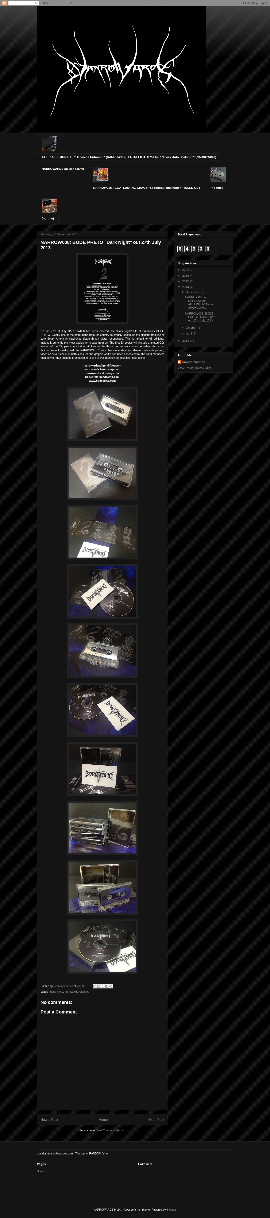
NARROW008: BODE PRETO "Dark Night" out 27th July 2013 (200, 317)
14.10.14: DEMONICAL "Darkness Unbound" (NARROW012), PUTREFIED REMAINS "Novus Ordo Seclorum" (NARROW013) (129, 157)
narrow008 (71, 991)
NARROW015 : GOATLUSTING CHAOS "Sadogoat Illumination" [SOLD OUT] (147, 187)
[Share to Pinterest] (111, 986)
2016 (186, 275)
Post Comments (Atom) (110, 1130)
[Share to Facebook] (107, 986)
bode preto (56, 991)
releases (84, 991)
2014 (186, 287)
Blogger (171, 1209)
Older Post (156, 1119)
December (193, 292)
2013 (186, 340)
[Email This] (95, 986)
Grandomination (193, 362)
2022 (186, 269)
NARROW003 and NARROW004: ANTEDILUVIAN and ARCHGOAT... (200, 302)
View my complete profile (194, 367)
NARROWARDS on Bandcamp (63, 168)
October (191, 327)
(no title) (217, 187)
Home (103, 1119)
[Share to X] (103, 986)
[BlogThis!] (99, 986)
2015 (186, 281)
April (189, 333)
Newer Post (49, 1119)
